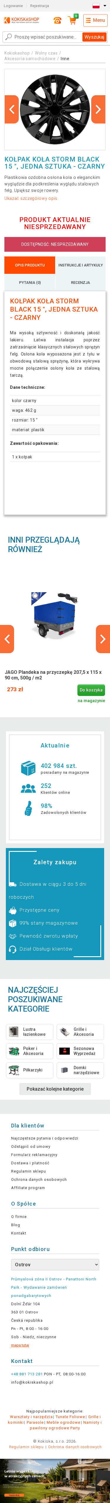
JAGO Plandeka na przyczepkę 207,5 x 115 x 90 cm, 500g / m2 (53, 675)
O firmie (19, 1216)
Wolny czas (46, 53)
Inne (65, 58)
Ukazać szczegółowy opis (30, 198)
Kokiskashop (17, 53)
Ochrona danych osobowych (39, 1179)
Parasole (35, 1422)
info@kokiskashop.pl (32, 1382)
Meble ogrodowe (63, 1422)
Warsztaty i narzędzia (31, 1417)
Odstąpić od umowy (31, 1146)
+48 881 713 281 (27, 1374)
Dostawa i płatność (30, 1163)
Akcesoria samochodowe (30, 58)
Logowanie (13, 6)
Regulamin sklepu (28, 1171)
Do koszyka (91, 690)
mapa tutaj (20, 1345)
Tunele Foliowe (70, 1417)
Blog (15, 1225)
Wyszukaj (94, 37)
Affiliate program (28, 1188)
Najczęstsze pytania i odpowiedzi (44, 1138)
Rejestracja (39, 6)
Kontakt (18, 1233)
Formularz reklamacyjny (34, 1155)
